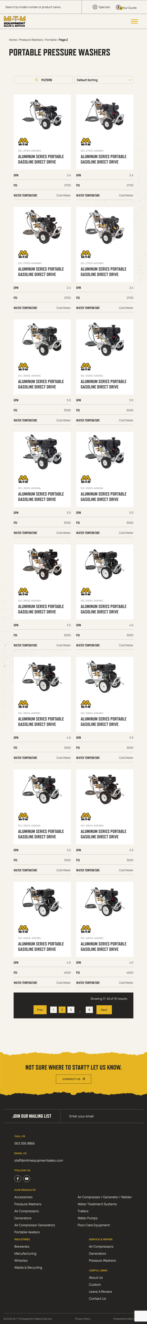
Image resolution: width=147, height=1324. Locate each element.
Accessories (23, 1197)
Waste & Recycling (28, 1267)
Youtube (26, 1178)
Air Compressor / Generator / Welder (105, 1197)
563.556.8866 (24, 1143)
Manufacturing (25, 1253)
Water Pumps (88, 1218)
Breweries (21, 1246)
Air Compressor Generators (34, 1225)
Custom (95, 1284)
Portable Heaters (27, 1232)
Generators (22, 1218)
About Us (96, 1277)
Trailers (83, 1211)
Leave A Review (100, 1291)
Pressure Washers (31, 40)
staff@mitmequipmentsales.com (38, 1160)
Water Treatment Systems (97, 1204)
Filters (46, 80)
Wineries (20, 1260)
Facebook (18, 1178)
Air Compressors (26, 1211)
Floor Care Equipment (94, 1225)
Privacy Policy (82, 1318)
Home (13, 40)
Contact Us (71, 1079)
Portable (51, 40)
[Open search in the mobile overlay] (41, 7)
